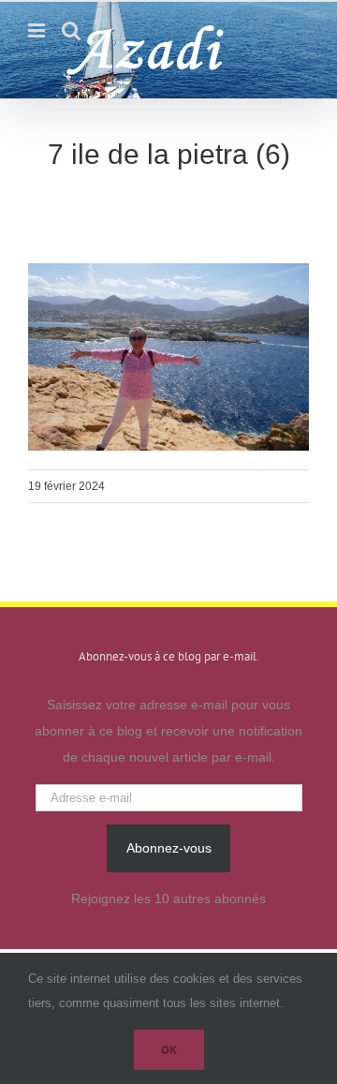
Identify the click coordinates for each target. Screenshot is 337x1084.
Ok (169, 1050)
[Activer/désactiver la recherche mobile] (71, 30)
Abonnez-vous (169, 847)
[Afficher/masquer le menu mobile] (38, 30)
